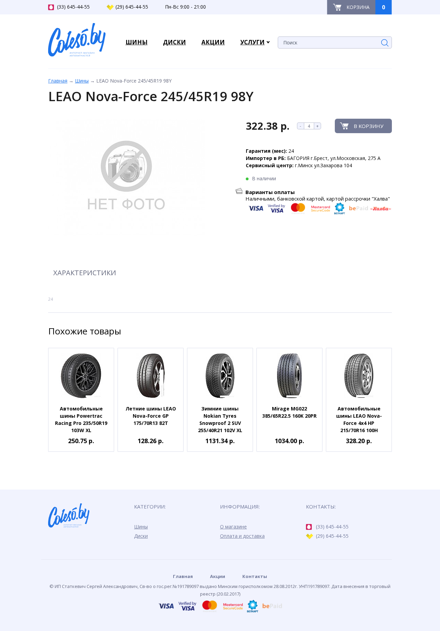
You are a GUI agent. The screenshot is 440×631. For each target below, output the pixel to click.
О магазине (233, 526)
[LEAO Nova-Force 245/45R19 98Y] (126, 178)
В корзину (368, 125)
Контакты (254, 576)
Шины (82, 80)
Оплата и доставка (242, 536)
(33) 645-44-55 (73, 6)
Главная (57, 80)
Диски (141, 536)
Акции (217, 576)
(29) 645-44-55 (132, 6)
